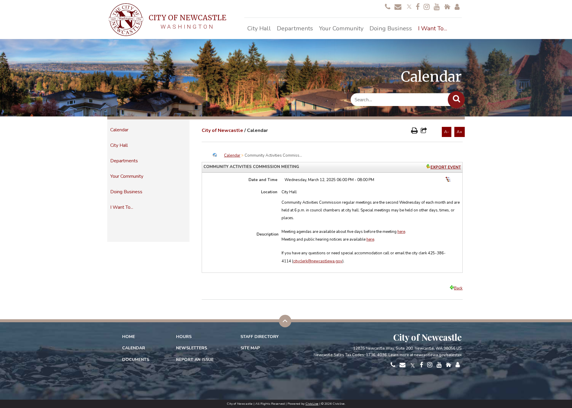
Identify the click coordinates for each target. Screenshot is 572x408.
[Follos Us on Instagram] (427, 7)
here (401, 231)
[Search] (456, 99)
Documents (135, 359)
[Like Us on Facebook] (418, 7)
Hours (184, 337)
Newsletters (191, 348)
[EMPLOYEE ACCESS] (457, 7)
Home (128, 337)
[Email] (397, 7)
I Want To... (121, 207)
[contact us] (387, 7)
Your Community (126, 176)
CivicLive (311, 403)
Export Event (445, 167)
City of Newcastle (222, 130)
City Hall (119, 145)
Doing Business (126, 192)
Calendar (119, 130)
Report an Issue (195, 359)
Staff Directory (259, 337)
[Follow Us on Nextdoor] (447, 7)
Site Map (250, 348)
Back (458, 288)
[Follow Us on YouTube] (437, 7)
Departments (124, 161)
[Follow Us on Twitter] (408, 6)
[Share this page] (424, 131)
